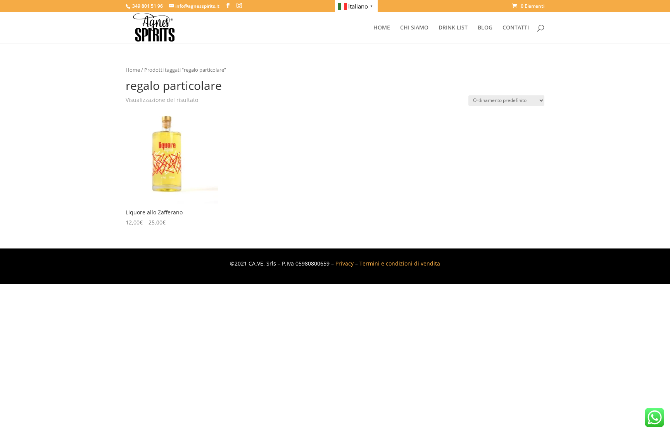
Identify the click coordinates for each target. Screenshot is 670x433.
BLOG (485, 28)
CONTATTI (515, 28)
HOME (381, 28)
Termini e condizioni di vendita (399, 263)
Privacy (344, 263)
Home (133, 69)
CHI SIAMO (414, 28)
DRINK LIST (453, 28)
